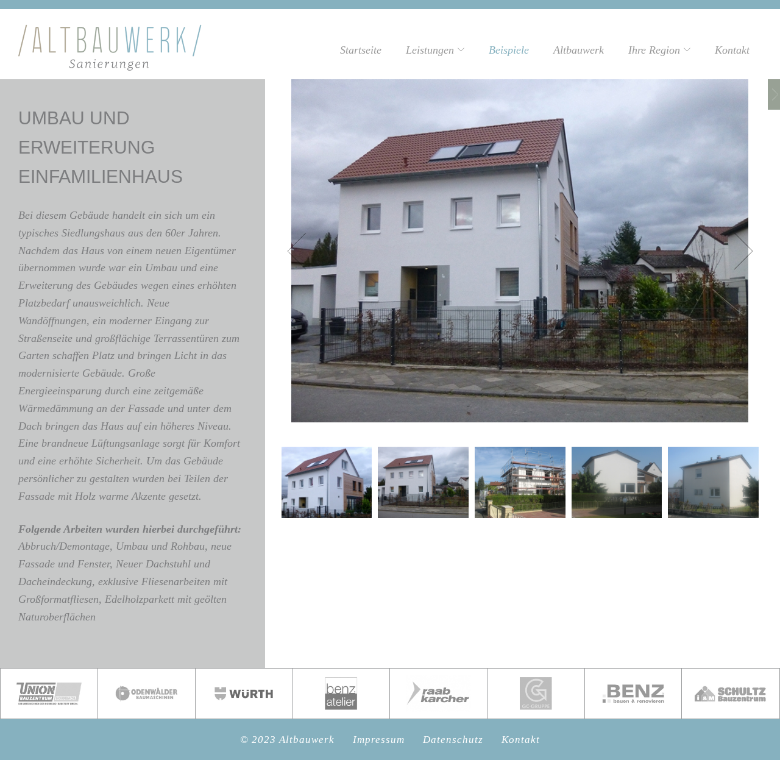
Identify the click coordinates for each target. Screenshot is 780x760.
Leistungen (430, 50)
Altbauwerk (578, 50)
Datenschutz (453, 739)
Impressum (379, 739)
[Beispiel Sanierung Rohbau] (774, 94)
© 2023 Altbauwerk (287, 739)
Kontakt (732, 50)
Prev (305, 250)
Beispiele (509, 50)
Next (735, 250)
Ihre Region (654, 50)
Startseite (360, 50)
